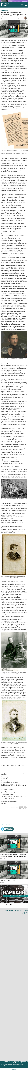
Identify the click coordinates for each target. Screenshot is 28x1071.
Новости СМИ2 (3, 917)
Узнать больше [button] (4, 1065)
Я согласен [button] (14, 1069)
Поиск (22, 5)
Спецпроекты (4, 10)
